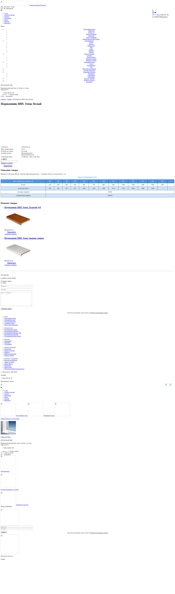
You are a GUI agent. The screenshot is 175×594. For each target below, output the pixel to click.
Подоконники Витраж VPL (12, 333)
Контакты (7, 23)
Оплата (6, 16)
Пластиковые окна (89, 29)
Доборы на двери (91, 60)
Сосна (91, 64)
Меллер (91, 44)
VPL (91, 47)
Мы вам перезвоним (10, 360)
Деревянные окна (89, 62)
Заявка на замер (9, 362)
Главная (3, 99)
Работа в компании (10, 354)
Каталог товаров (89, 78)
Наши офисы (8, 364)
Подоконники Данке (10, 329)
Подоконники (89, 41)
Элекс (91, 49)
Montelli (91, 50)
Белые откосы (91, 57)
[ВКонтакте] (4, 159)
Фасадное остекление (89, 69)
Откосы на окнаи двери (89, 54)
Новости (7, 352)
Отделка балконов (89, 70)
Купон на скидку (89, 80)
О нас (6, 13)
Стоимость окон (9, 323)
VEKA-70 (91, 32)
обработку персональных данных (99, 313)
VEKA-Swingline (91, 34)
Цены (6, 20)
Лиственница (91, 65)
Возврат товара (9, 355)
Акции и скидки (9, 15)
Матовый (91, 73)
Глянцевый (91, 77)
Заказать (7, 165)
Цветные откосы (91, 59)
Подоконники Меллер (11, 331)
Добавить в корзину (10, 234)
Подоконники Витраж (11, 334)
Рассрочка (7, 365)
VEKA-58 (91, 31)
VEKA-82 (91, 36)
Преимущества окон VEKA (91, 39)
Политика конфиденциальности (14, 369)
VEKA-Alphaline (91, 37)
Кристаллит (91, 46)
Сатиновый (91, 75)
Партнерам (7, 18)
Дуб (91, 67)
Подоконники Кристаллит (12, 336)
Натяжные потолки (89, 72)
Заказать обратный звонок (37, 5)
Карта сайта (8, 367)
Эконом (91, 52)
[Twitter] (6, 159)
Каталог (6, 21)
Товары (9, 99)
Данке (91, 42)
